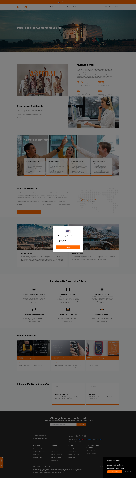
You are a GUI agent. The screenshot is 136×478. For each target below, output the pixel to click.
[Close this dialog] (81, 228)
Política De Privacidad (119, 468)
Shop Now (68, 247)
